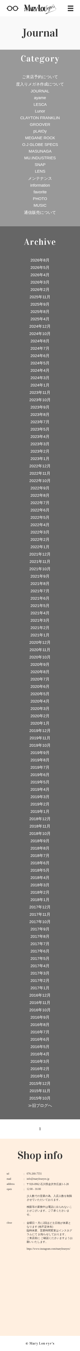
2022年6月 (40, 510)
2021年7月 (40, 591)
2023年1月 (40, 458)
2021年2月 (40, 627)
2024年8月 (40, 341)
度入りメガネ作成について (40, 84)
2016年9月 (40, 1017)
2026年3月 (40, 282)
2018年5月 (40, 870)
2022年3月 (40, 532)
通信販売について (40, 212)
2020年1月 (40, 723)
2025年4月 (40, 319)
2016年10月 (40, 1010)
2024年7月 (40, 348)
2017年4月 (40, 966)
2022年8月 (40, 495)
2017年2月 (40, 980)
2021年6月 (40, 598)
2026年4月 (40, 275)
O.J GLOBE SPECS (40, 144)
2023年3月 (40, 444)
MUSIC (40, 205)
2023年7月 (40, 422)
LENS (40, 171)
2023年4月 (40, 436)
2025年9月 (40, 304)
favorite (40, 192)
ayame (40, 98)
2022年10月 (40, 480)
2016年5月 (40, 1046)
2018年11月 (40, 826)
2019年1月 (40, 811)
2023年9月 (40, 407)
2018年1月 (40, 899)
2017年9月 (40, 929)
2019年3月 (40, 797)
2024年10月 (40, 333)
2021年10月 (40, 569)
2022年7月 (40, 503)
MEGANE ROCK (40, 138)
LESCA (40, 104)
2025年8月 (40, 311)
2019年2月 (40, 804)
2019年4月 (40, 789)
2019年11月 (40, 738)
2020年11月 (40, 650)
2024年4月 (40, 370)
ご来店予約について (40, 77)
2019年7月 (40, 767)
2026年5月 (40, 267)
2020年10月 (40, 657)
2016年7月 (40, 1032)
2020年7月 (40, 679)
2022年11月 (40, 473)
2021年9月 (40, 576)
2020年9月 (40, 664)
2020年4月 (40, 701)
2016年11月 (40, 1002)
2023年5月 (40, 429)
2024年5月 (40, 363)
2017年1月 (40, 988)
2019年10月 (40, 745)
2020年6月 (40, 686)
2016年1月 (40, 1076)
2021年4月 (40, 613)
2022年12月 (40, 466)
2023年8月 (40, 414)
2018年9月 (40, 841)
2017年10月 (40, 922)
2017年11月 (40, 914)
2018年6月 (40, 863)
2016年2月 (40, 1069)
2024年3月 (40, 378)
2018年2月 (40, 892)
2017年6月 (40, 951)
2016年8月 (40, 1024)
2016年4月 (40, 1054)
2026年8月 (40, 260)
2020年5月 (40, 694)
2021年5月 (40, 605)
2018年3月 (40, 885)
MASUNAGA (40, 151)
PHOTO (40, 198)
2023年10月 (40, 400)
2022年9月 (40, 488)
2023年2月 (40, 451)
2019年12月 (40, 730)
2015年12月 (40, 1083)
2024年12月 (40, 326)
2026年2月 (40, 289)
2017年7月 (40, 944)
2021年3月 (40, 620)
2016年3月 (40, 1061)
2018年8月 (40, 848)
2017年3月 (40, 973)
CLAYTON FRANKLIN (40, 118)
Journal (40, 33)
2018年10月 (40, 833)
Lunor (40, 111)
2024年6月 (40, 356)
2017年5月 (40, 958)
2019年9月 (40, 752)
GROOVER (40, 124)
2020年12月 (40, 642)
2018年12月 (40, 819)
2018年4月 (40, 877)
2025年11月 (40, 297)
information (40, 185)
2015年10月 (40, 1098)
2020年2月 (40, 716)
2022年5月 (40, 517)
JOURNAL (40, 91)
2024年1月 (40, 385)
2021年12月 (40, 554)
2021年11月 (40, 561)
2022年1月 (40, 547)
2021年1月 (40, 635)
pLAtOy (40, 131)
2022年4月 (40, 525)
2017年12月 (40, 907)
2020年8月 (40, 672)
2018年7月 (40, 855)
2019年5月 (40, 782)
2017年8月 (40, 936)
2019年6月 (40, 775)
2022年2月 (40, 539)
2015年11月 (40, 1091)
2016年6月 (40, 1039)
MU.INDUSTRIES (40, 158)
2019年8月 (40, 760)
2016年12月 (40, 995)
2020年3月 (40, 708)
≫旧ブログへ (40, 1105)
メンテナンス (40, 178)
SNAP (40, 164)
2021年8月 (40, 583)
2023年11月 (40, 392)
